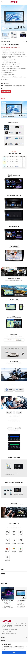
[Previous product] (23, 41)
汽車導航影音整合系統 (17, 85)
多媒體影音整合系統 (8, 85)
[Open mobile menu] (1, 2)
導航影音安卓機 (7, 41)
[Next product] (26, 41)
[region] (14, 648)
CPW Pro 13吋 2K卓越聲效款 (7, 600)
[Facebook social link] (4, 88)
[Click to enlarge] (3, 28)
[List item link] (14, 631)
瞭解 (14, 652)
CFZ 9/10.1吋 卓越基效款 (20, 600)
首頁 (2, 41)
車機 (24, 85)
